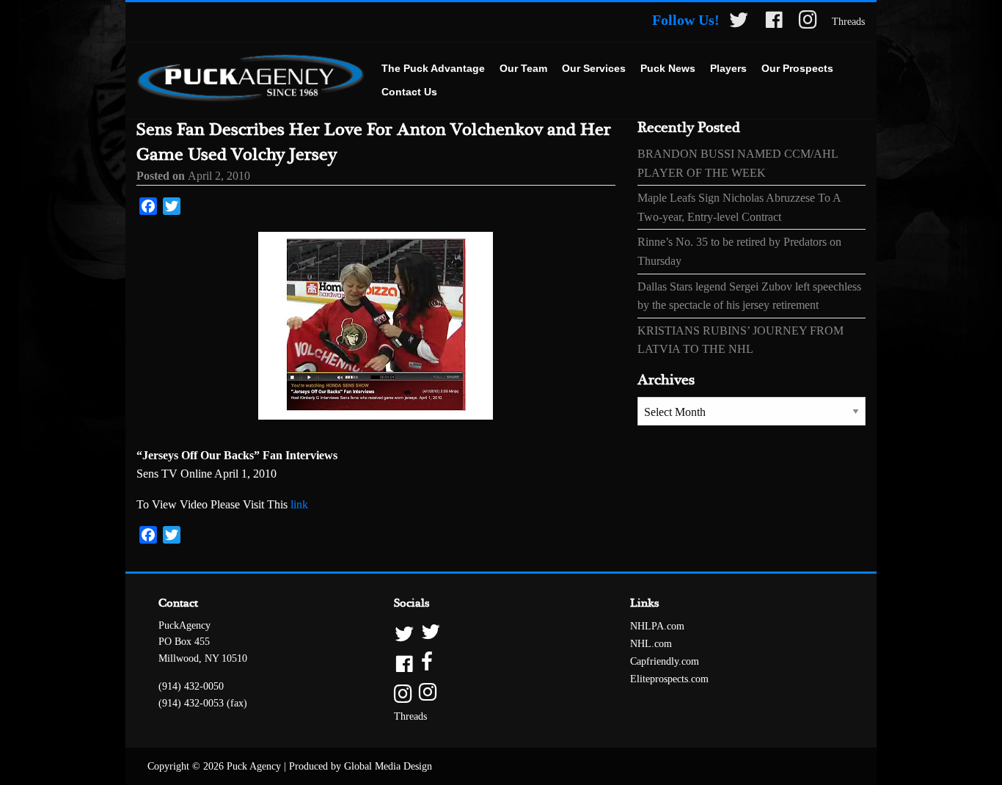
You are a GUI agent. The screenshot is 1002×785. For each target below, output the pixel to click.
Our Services (594, 68)
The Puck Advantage (433, 68)
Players (728, 68)
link (299, 504)
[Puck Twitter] (739, 22)
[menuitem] (433, 69)
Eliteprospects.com (669, 678)
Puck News (667, 68)
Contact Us (409, 92)
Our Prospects (797, 68)
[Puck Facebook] (774, 22)
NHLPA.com (657, 626)
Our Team (523, 68)
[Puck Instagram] (808, 22)
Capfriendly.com (664, 661)
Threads (848, 21)
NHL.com (651, 643)
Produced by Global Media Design (360, 766)
